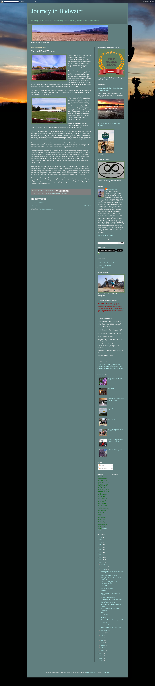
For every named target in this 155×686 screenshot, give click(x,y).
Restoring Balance (106, 625)
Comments (103, 468)
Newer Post (35, 206)
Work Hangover (62, 193)
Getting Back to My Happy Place (115, 379)
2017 (101, 550)
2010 (101, 656)
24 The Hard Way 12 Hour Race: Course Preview (110, 582)
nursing (38, 193)
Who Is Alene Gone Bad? (106, 263)
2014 (101, 557)
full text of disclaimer (103, 529)
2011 (101, 653)
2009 (101, 658)
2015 (101, 555)
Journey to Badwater (57, 11)
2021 (101, 540)
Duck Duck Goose (106, 615)
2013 (101, 560)
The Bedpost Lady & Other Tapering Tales (116, 399)
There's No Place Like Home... (109, 575)
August (103, 633)
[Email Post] (56, 190)
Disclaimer (102, 267)
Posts (102, 465)
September (104, 630)
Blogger (106, 672)
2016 (101, 552)
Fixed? (102, 612)
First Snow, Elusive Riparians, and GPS (112, 620)
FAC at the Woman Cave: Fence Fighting (110, 609)
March (103, 645)
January (103, 650)
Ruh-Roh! (103, 591)
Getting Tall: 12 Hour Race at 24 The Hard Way (115, 440)
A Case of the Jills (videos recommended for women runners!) (111, 369)
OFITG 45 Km (111, 419)
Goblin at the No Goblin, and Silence (111, 600)
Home (61, 206)
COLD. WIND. (104, 586)
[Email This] (60, 191)
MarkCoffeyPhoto (91, 672)
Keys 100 (110, 409)
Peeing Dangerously (107, 588)
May (102, 640)
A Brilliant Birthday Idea (115, 450)
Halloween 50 (112, 388)
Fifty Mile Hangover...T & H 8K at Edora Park (115, 430)
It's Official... (104, 622)
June (102, 638)
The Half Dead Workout (108, 602)
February (104, 648)
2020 (101, 542)
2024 (101, 537)
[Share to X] (64, 191)
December (104, 564)
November (104, 567)
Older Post (87, 206)
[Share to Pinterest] (68, 191)
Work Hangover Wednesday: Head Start (111, 594)
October (103, 569)
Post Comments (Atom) (46, 209)
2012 (101, 562)
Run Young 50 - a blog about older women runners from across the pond (110, 365)
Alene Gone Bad (112, 189)
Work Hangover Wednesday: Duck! (111, 627)
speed (42, 193)
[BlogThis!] (62, 191)
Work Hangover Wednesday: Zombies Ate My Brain (112, 572)
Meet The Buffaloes (105, 265)
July (102, 635)
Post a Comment (39, 202)
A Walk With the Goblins (108, 597)
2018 (101, 547)
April (102, 643)
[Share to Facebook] (66, 191)
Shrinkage (103, 617)
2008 (101, 660)
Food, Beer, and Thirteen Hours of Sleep (111, 605)
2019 (101, 545)
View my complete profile (105, 235)
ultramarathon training (51, 193)
